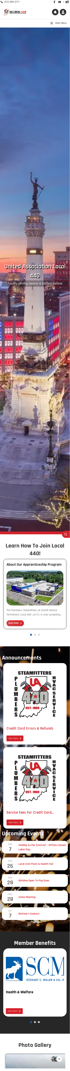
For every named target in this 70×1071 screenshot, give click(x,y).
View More (13, 738)
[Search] (66, 534)
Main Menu (61, 23)
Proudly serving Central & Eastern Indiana (35, 283)
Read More (13, 623)
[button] (63, 12)
